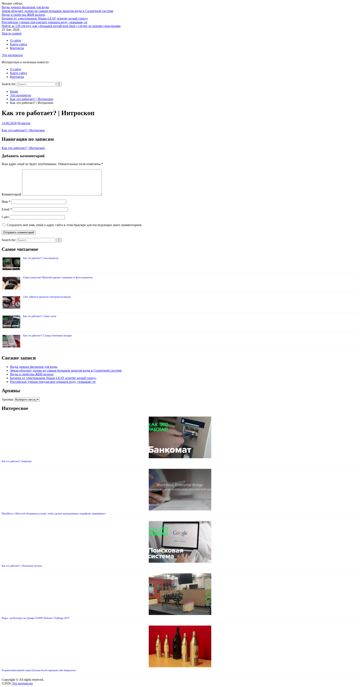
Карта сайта (18, 44)
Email (7, 209)
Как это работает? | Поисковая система (22, 565)
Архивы (7, 399)
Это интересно (12, 55)
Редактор (24, 123)
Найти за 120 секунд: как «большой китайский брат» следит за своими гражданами (61, 26)
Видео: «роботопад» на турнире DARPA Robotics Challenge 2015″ (36, 618)
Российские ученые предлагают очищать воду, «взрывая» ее (44, 22)
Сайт (5, 217)
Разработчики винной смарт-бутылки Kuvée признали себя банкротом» (39, 670)
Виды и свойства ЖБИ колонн (23, 14)
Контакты (17, 48)
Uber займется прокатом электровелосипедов (47, 296)
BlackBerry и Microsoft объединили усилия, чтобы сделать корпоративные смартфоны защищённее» (54, 513)
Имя (6, 201)
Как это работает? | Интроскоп (23, 130)
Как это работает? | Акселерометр (40, 258)
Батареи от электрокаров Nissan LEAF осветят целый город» (45, 18)
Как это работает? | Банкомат (17, 461)
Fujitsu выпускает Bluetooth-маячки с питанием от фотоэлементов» (58, 277)
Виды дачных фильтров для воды (25, 7)
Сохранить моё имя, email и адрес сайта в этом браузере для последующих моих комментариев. (74, 225)
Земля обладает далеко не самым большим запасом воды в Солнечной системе (57, 11)
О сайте (15, 40)
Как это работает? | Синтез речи (39, 316)
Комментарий (11, 194)
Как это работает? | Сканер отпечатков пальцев (47, 335)
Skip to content (11, 33)
